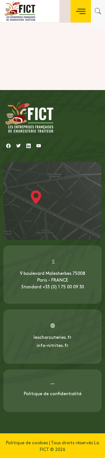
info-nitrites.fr (52, 345)
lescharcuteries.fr (52, 337)
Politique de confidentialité (52, 393)
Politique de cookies (27, 442)
